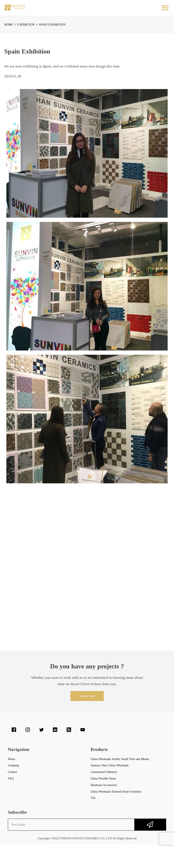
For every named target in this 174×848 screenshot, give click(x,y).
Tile (93, 798)
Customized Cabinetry (104, 772)
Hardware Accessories (104, 785)
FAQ (11, 778)
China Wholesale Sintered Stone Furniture (116, 791)
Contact (12, 772)
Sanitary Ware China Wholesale (110, 765)
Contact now (87, 696)
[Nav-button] (165, 7)
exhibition (26, 24)
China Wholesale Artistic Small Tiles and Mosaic (120, 759)
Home (8, 24)
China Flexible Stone (103, 778)
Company (13, 765)
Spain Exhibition (52, 24)
